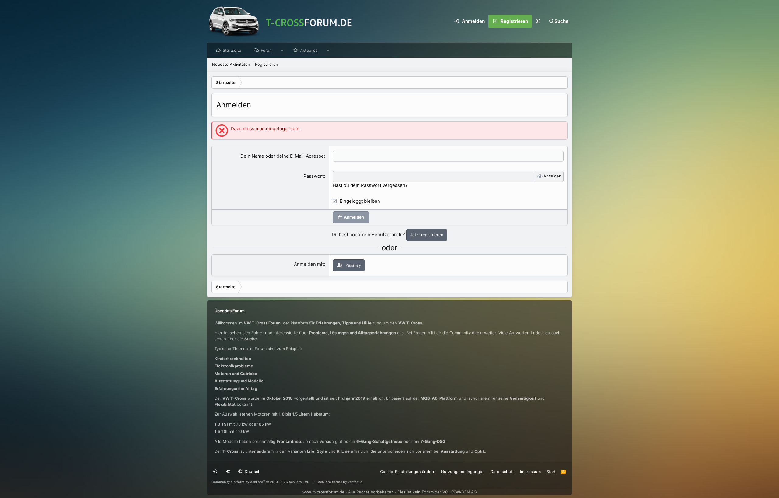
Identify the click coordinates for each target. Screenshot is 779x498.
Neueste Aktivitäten (231, 64)
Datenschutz (503, 471)
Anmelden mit (309, 264)
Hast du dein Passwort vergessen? (370, 185)
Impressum (530, 471)
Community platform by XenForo (260, 482)
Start (551, 471)
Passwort (313, 176)
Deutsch (251, 471)
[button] (538, 21)
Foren (266, 50)
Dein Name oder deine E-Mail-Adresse (282, 156)
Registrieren (266, 64)
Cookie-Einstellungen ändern (407, 471)
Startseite (232, 50)
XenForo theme (330, 482)
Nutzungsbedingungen (463, 471)
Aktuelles (309, 50)
